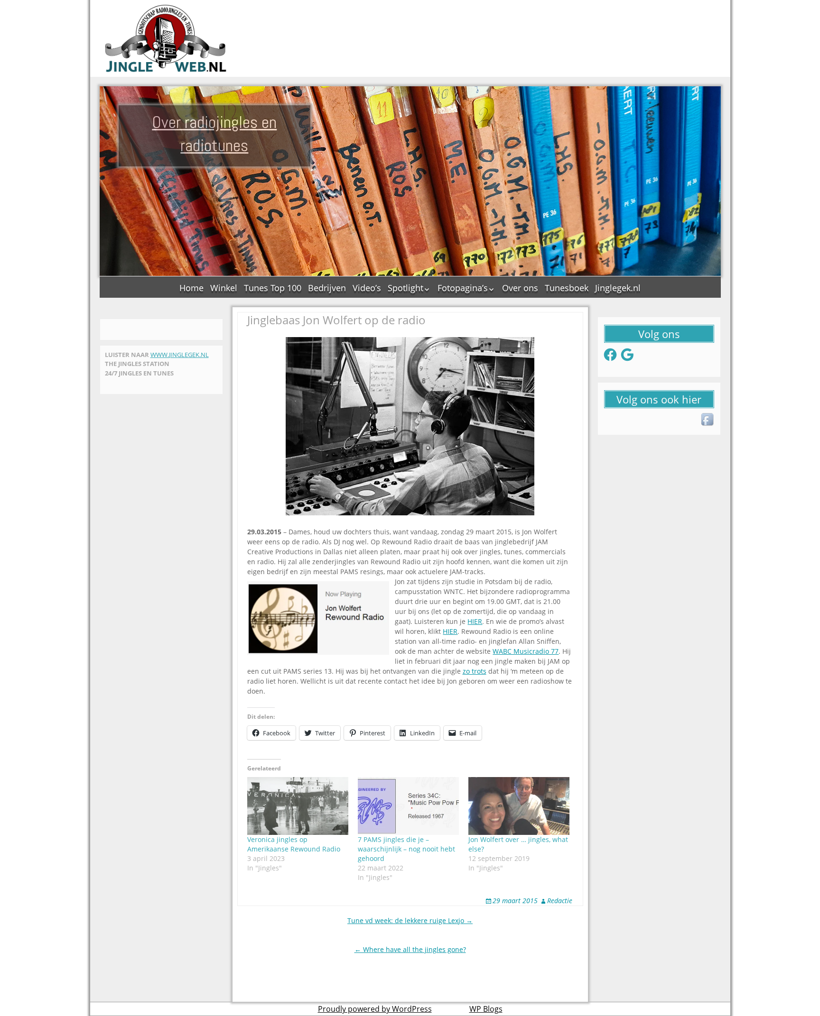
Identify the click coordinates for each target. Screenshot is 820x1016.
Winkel (223, 287)
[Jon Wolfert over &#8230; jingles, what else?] (518, 806)
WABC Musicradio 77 (526, 651)
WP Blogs (486, 1009)
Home (191, 287)
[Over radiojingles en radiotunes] (166, 38)
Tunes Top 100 (272, 287)
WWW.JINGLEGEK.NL (179, 354)
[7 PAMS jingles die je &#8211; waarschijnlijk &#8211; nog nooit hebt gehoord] (408, 806)
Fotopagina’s (463, 287)
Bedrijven (327, 287)
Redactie (559, 900)
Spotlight (405, 287)
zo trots (474, 671)
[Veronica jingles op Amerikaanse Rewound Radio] (297, 806)
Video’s (367, 287)
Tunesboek (566, 287)
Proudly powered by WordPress (375, 1009)
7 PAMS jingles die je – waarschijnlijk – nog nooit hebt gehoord (406, 849)
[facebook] (708, 420)
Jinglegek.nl (618, 287)
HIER (474, 621)
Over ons (520, 287)
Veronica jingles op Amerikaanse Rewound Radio (293, 844)
